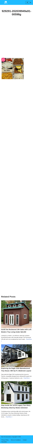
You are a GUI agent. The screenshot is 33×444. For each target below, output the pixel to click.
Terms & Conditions (16, 440)
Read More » (27, 378)
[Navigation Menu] (27, 2)
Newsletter (4, 441)
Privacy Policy (5, 440)
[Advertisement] (16, 40)
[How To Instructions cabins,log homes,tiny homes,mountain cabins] (5, 2)
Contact (25, 440)
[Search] (30, 2)
